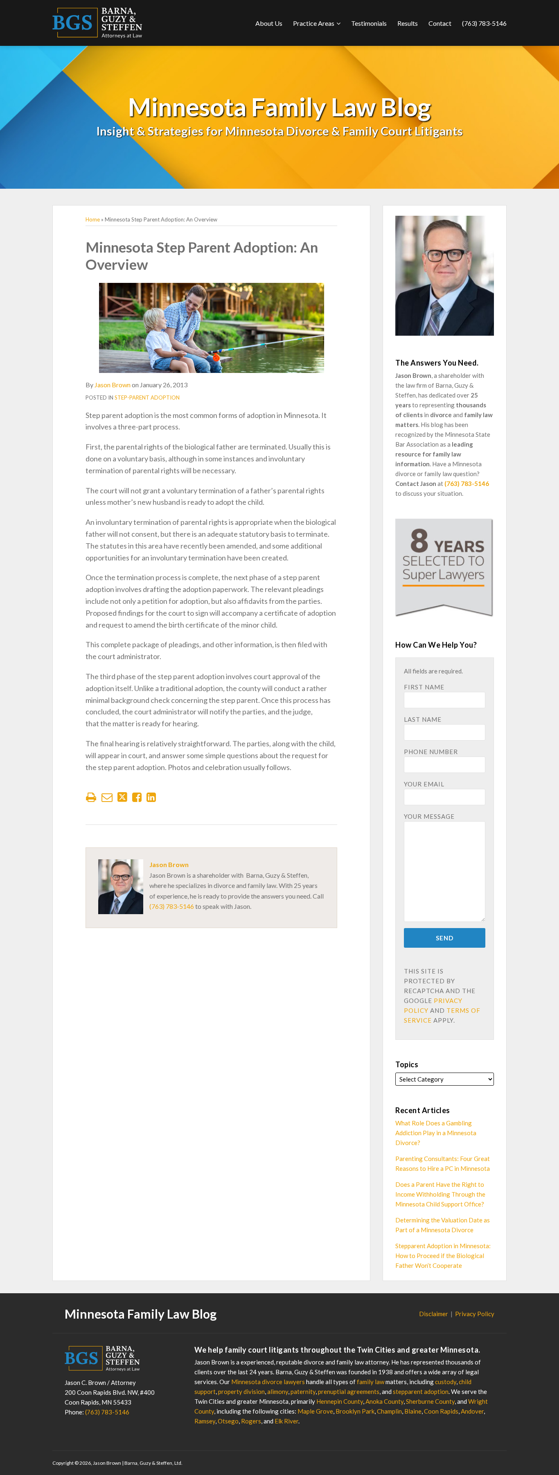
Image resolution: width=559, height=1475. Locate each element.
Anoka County (384, 1401)
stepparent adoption (421, 1391)
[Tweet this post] (122, 797)
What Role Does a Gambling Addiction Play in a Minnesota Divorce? (435, 1132)
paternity (303, 1391)
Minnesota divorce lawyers (268, 1381)
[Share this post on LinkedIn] (151, 797)
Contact (439, 23)
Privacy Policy (474, 1313)
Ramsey (204, 1421)
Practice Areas (313, 23)
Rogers (251, 1421)
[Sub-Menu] (337, 23)
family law (370, 1381)
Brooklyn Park (355, 1411)
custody (445, 1381)
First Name (424, 687)
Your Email (424, 784)
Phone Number (431, 751)
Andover (472, 1411)
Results (407, 23)
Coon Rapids (441, 1411)
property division (241, 1391)
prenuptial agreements (348, 1391)
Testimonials (369, 23)
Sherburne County (430, 1401)
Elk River (286, 1421)
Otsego (228, 1421)
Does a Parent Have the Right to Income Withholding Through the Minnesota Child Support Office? (440, 1194)
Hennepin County (339, 1401)
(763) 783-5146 (484, 23)
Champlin (389, 1411)
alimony (277, 1391)
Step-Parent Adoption (147, 397)
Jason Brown (113, 385)
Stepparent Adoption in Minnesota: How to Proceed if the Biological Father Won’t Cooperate (443, 1255)
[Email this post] (107, 797)
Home (93, 219)
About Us (268, 23)
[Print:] (91, 797)
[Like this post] (137, 797)
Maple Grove (315, 1411)
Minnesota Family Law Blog (279, 107)
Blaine (413, 1411)
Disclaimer (433, 1313)
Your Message (429, 816)
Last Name (423, 719)
